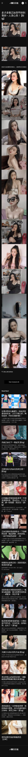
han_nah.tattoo (8, 371)
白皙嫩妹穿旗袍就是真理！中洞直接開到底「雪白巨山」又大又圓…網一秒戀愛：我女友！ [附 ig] (14, 501)
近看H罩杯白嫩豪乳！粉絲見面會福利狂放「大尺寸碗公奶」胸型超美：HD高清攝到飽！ (14, 413)
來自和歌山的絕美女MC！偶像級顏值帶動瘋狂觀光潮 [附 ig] (14, 678)
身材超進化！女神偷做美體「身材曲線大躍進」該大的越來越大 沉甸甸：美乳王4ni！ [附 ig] (14, 708)
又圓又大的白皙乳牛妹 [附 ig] (13, 652)
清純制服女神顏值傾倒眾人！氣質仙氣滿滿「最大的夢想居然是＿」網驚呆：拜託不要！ (14, 592)
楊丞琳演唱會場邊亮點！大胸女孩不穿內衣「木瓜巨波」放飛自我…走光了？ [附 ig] (14, 623)
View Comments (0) (14, 382)
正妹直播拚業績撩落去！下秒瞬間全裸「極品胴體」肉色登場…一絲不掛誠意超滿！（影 (14, 533)
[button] (2, 3)
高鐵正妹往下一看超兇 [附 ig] (13, 442)
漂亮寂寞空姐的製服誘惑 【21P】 (11, 738)
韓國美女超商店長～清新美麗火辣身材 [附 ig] (14, 564)
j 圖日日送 (14, 3)
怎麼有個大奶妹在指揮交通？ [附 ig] (13, 470)
